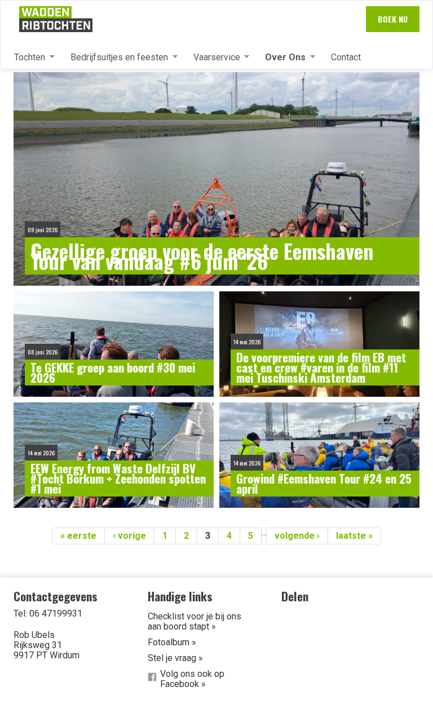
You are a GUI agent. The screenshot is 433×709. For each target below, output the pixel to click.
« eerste (78, 535)
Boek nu (393, 19)
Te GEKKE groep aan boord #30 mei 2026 (112, 372)
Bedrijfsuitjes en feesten (114, 57)
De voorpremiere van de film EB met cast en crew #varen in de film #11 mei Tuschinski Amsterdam (321, 367)
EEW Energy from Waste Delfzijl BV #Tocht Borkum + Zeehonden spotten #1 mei (118, 478)
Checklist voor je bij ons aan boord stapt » (194, 621)
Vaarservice (212, 57)
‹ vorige (129, 535)
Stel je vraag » (175, 658)
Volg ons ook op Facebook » (192, 678)
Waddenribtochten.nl (55, 19)
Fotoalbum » (172, 642)
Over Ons (281, 57)
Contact (346, 57)
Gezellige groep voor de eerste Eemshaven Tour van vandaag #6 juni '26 (201, 255)
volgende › (297, 535)
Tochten (25, 57)
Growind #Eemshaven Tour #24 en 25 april (324, 484)
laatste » (354, 535)
